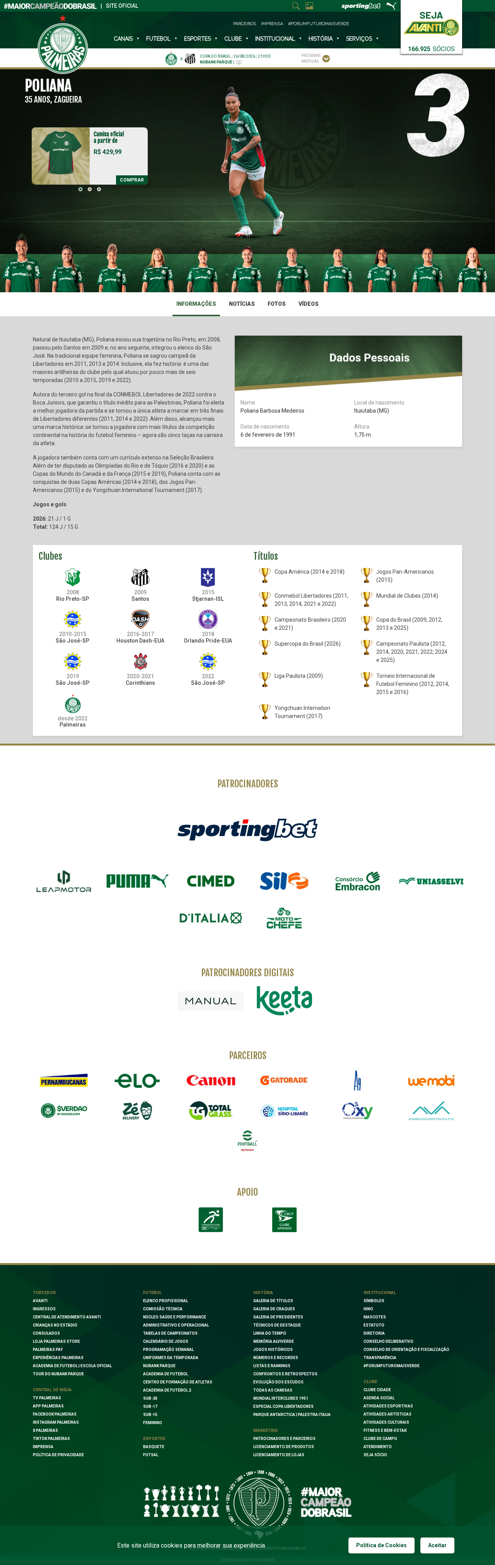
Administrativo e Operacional (176, 1325)
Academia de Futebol (165, 1374)
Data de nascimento (265, 426)
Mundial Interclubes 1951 (280, 1398)
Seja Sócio (375, 1455)
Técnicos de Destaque (277, 1325)
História (321, 39)
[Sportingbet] (247, 829)
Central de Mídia (52, 1389)
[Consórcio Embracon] (358, 881)
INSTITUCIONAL (275, 39)
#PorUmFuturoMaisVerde (318, 23)
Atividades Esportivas (388, 1406)
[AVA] (431, 1110)
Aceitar (437, 1545)
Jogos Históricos (273, 1349)
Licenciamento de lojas (278, 1455)
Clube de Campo (380, 1438)
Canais (123, 39)
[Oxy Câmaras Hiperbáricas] (358, 1110)
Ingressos (44, 1309)
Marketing (265, 1430)
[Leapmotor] (64, 881)
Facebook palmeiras (55, 1414)
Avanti (40, 1301)
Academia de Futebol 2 (167, 1390)
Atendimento (378, 1447)
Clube (233, 39)
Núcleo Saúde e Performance (174, 1317)
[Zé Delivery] (137, 1110)
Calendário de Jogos (165, 1341)
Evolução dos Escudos (278, 1382)
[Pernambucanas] (64, 1080)
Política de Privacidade (58, 1455)
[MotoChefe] (284, 918)
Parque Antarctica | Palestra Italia (292, 1414)
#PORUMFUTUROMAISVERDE (392, 1366)
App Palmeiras (48, 1406)
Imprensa (272, 23)
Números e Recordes (275, 1358)
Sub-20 (150, 1398)
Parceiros (244, 23)
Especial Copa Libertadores (283, 1406)
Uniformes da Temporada (170, 1358)
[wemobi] (431, 1080)
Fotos (277, 304)
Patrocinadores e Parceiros (284, 1438)
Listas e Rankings (271, 1366)
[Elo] (137, 1080)
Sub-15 (150, 1414)
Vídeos (309, 304)
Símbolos (374, 1301)
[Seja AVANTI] (431, 22)
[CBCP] (284, 1219)
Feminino (152, 1423)
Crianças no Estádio (55, 1325)
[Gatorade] (284, 1080)
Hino (368, 1309)
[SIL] (284, 881)
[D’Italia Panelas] (211, 918)
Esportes (197, 39)
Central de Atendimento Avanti (67, 1317)
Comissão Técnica (163, 1309)
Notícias (242, 304)
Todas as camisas (272, 1390)
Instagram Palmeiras (56, 1422)
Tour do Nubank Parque (58, 1374)
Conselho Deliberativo (388, 1341)
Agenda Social (379, 1398)
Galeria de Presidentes (278, 1317)
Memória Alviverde (273, 1341)
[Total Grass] (211, 1110)
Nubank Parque (159, 1366)
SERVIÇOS (359, 39)
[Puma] (137, 881)
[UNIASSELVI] (431, 881)
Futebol (158, 39)
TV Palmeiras (47, 1398)
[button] (80, 189)
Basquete (153, 1447)
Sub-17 (150, 1406)
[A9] (358, 1080)
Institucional (380, 1292)
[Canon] (211, 1080)
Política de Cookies (381, 1545)
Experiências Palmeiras (58, 1358)
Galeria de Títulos (273, 1301)
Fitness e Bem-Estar (385, 1430)
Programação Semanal (168, 1349)
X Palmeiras (45, 1430)
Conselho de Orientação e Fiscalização (406, 1349)
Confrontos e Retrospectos (285, 1374)
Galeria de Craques (274, 1309)
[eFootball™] (247, 1141)
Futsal (150, 1455)
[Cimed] (211, 881)
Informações (196, 304)
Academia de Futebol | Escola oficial (72, 1366)
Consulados (46, 1333)
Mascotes (375, 1317)
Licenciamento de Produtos (283, 1447)
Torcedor (44, 1292)
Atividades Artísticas (387, 1414)
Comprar (132, 180)
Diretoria (374, 1333)
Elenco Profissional (165, 1301)
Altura (361, 426)
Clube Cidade (377, 1390)
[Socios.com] (64, 1110)
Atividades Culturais (386, 1422)
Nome (248, 402)
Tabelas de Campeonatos (170, 1333)
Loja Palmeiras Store (56, 1341)
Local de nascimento (379, 402)
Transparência (380, 1358)
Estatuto (374, 1325)
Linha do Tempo (269, 1333)
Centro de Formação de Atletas (177, 1382)
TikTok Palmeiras (51, 1438)
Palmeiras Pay (48, 1349)
